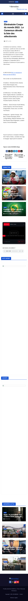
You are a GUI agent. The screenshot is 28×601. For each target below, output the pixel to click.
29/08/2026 (7, 518)
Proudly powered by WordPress (9, 588)
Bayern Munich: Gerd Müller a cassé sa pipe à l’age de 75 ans (9, 156)
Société (5, 545)
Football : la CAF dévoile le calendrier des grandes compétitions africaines (13, 211)
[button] (23, 13)
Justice (5, 561)
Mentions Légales (14, 597)
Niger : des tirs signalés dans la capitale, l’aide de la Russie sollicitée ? (14, 533)
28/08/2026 (7, 568)
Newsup (22, 588)
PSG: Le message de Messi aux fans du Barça (18, 156)
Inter (5, 512)
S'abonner (22, 241)
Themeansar (13, 590)
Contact (21, 594)
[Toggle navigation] (13, 14)
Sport (5, 21)
